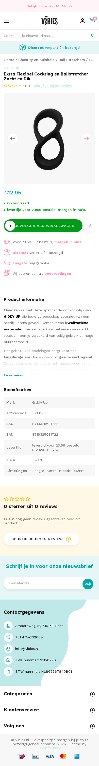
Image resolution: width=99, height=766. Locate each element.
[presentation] (13, 138)
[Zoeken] (89, 35)
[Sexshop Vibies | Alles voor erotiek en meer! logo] (49, 24)
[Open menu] (6, 21)
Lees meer (13, 375)
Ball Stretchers (72, 60)
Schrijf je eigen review (52, 86)
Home (9, 60)
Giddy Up (11, 68)
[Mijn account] (82, 20)
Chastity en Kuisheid (36, 60)
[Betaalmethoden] (22, 757)
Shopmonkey (50, 748)
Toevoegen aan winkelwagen (43, 226)
